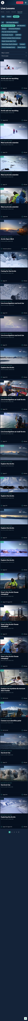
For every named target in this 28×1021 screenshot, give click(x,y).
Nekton (4, 28)
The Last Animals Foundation (9, 31)
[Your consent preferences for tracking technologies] (25, 1018)
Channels (13, 11)
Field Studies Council (7, 35)
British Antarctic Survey (8, 25)
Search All (20, 11)
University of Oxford (14, 28)
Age (3, 16)
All (2, 22)
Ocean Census (21, 47)
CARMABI (18, 35)
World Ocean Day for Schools (9, 44)
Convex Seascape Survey (8, 47)
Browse (2, 11)
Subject (9, 16)
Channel (16, 16)
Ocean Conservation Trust (9, 41)
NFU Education (21, 25)
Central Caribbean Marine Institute (11, 38)
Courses (8, 11)
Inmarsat (22, 44)
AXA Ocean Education (12, 22)
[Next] (19, 832)
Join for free (20, 2)
